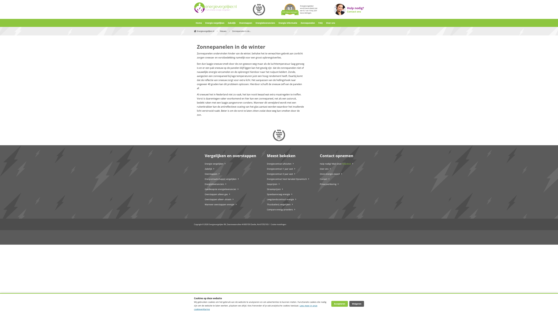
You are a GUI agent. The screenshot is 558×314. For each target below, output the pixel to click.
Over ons (330, 23)
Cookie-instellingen (278, 224)
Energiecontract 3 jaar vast (280, 174)
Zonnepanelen (308, 23)
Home (199, 23)
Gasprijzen (272, 184)
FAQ (320, 23)
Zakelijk (232, 23)
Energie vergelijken (214, 23)
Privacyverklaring (328, 184)
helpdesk (346, 163)
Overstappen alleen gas (216, 194)
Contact (323, 179)
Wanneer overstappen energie (219, 204)
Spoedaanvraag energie (278, 194)
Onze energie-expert (330, 174)
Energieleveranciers (265, 23)
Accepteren (339, 303)
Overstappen (245, 23)
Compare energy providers (280, 209)
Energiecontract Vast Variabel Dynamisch (287, 179)
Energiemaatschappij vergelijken (221, 179)
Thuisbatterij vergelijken (279, 204)
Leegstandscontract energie (280, 199)
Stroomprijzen (274, 189)
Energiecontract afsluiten (279, 163)
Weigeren (356, 303)
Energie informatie (288, 23)
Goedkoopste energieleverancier (220, 189)
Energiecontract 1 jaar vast (280, 168)
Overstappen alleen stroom (218, 199)
